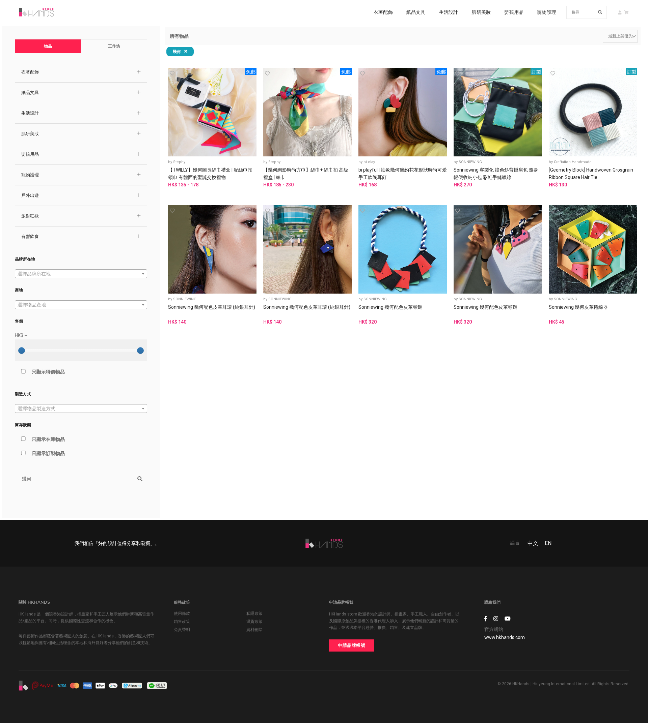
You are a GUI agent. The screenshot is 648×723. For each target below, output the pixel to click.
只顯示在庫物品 (48, 439)
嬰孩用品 (513, 12)
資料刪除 (254, 629)
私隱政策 (254, 613)
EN (548, 543)
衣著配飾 (383, 12)
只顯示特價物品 (48, 371)
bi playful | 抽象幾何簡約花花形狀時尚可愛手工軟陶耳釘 (402, 173)
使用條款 (182, 613)
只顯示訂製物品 (48, 453)
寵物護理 (546, 12)
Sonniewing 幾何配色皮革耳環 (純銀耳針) (211, 307)
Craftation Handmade (573, 162)
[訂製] (498, 111)
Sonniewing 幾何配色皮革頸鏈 (390, 307)
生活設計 (448, 12)
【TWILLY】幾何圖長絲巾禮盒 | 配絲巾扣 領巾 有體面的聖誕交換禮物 (210, 173)
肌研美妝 (481, 12)
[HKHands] (36, 12)
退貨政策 (254, 621)
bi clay (369, 162)
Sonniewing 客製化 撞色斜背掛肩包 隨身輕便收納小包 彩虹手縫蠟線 (496, 173)
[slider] (21, 350)
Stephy (179, 162)
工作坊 (114, 46)
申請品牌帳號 (351, 645)
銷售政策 (182, 621)
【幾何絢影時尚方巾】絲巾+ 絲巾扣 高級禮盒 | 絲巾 (305, 173)
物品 (48, 46)
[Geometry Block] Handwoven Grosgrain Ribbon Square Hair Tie (591, 173)
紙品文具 (416, 12)
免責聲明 (182, 629)
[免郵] (212, 111)
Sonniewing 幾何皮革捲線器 (578, 307)
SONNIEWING (470, 162)
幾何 (178, 51)
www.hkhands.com (504, 637)
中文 (533, 543)
